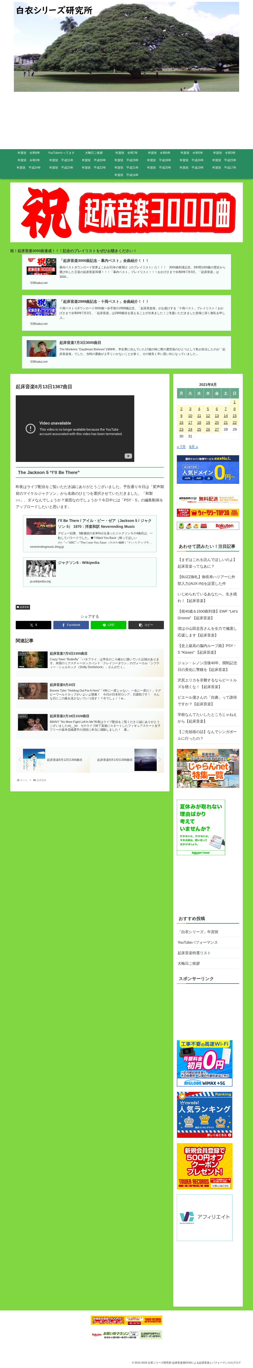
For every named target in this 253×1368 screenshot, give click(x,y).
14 (226, 416)
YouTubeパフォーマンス (198, 942)
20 (217, 422)
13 (217, 416)
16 (181, 422)
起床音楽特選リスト (194, 953)
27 (217, 429)
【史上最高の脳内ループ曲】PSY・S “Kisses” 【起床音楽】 (207, 649)
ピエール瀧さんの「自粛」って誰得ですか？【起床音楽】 (207, 700)
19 (208, 422)
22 (235, 422)
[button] (146, 625)
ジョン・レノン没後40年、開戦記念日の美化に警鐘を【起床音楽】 (207, 666)
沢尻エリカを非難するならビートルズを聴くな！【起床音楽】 (207, 683)
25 (199, 429)
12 (208, 416)
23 (181, 429)
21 (226, 422)
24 (190, 429)
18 (199, 422)
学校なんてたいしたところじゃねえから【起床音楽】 (207, 717)
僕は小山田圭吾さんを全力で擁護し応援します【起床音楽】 (207, 631)
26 (208, 429)
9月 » (193, 447)
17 (190, 422)
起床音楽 (24, 607)
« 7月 (181, 447)
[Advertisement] (126, 121)
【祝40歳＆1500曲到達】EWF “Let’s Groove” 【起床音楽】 (208, 614)
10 (190, 416)
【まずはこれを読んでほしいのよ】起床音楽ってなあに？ (207, 563)
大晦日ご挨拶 (189, 963)
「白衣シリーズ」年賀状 (198, 932)
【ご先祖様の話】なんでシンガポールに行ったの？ (207, 735)
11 (199, 416)
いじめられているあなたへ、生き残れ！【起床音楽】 (207, 597)
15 (235, 416)
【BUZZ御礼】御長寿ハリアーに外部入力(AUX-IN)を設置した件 (206, 580)
